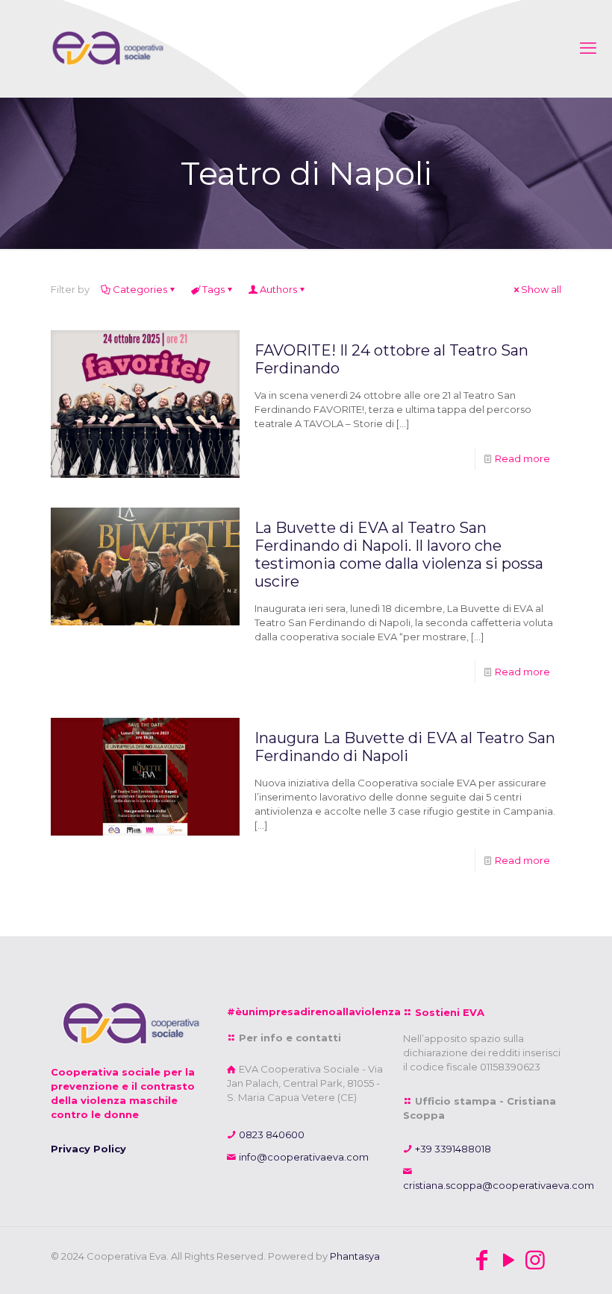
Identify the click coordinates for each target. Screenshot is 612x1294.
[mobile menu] (588, 48)
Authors (278, 289)
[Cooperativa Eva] (106, 48)
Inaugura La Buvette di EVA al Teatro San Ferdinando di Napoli (405, 747)
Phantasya (355, 1256)
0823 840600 (271, 1134)
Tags (213, 289)
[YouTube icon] (508, 1260)
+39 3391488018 (452, 1149)
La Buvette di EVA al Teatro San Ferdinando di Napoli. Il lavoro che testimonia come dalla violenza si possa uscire (399, 554)
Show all (541, 289)
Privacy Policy (88, 1149)
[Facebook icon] (481, 1260)
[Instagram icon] (535, 1260)
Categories (140, 289)
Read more (522, 458)
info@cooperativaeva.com (303, 1157)
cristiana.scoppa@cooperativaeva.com (498, 1185)
